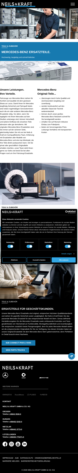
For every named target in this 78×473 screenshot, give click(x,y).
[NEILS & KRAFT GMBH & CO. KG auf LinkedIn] (24, 444)
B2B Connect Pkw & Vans (18, 343)
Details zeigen (66, 254)
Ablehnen (14, 260)
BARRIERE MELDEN (11, 461)
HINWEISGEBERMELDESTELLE (48, 458)
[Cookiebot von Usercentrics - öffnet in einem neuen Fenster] (67, 212)
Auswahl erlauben (39, 260)
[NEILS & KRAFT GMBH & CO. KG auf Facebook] (5, 444)
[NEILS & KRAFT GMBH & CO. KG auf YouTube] (18, 444)
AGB (17, 458)
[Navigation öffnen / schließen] (73, 4)
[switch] (29, 246)
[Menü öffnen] (71, 356)
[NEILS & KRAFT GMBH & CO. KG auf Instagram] (11, 444)
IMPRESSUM (8, 458)
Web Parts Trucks (15, 350)
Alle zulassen (63, 260)
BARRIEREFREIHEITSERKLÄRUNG (35, 461)
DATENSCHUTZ (26, 458)
